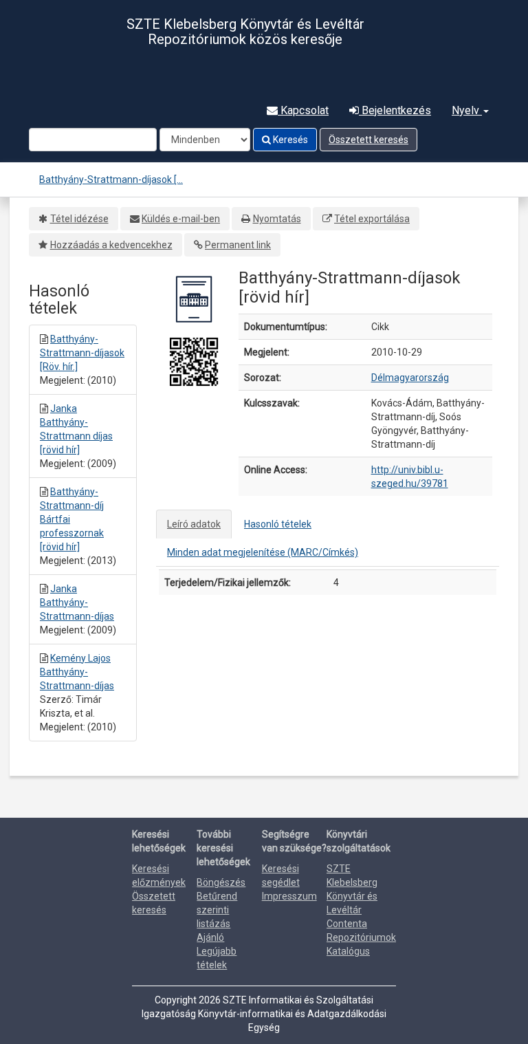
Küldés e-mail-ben (181, 218)
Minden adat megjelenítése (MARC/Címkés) (262, 552)
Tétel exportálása (372, 218)
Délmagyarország (410, 377)
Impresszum (289, 896)
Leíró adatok (194, 524)
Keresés (289, 139)
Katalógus (348, 951)
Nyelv (467, 110)
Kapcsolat (303, 110)
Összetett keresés (368, 139)
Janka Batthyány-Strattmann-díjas (77, 602)
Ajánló (210, 937)
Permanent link (238, 244)
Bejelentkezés (395, 110)
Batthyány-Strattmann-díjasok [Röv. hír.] (82, 353)
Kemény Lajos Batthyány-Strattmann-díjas (77, 672)
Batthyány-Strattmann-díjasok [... (111, 179)
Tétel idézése (79, 218)
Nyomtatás (277, 218)
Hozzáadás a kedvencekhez (111, 244)
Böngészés (221, 882)
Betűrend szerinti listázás (217, 910)
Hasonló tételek (277, 524)
